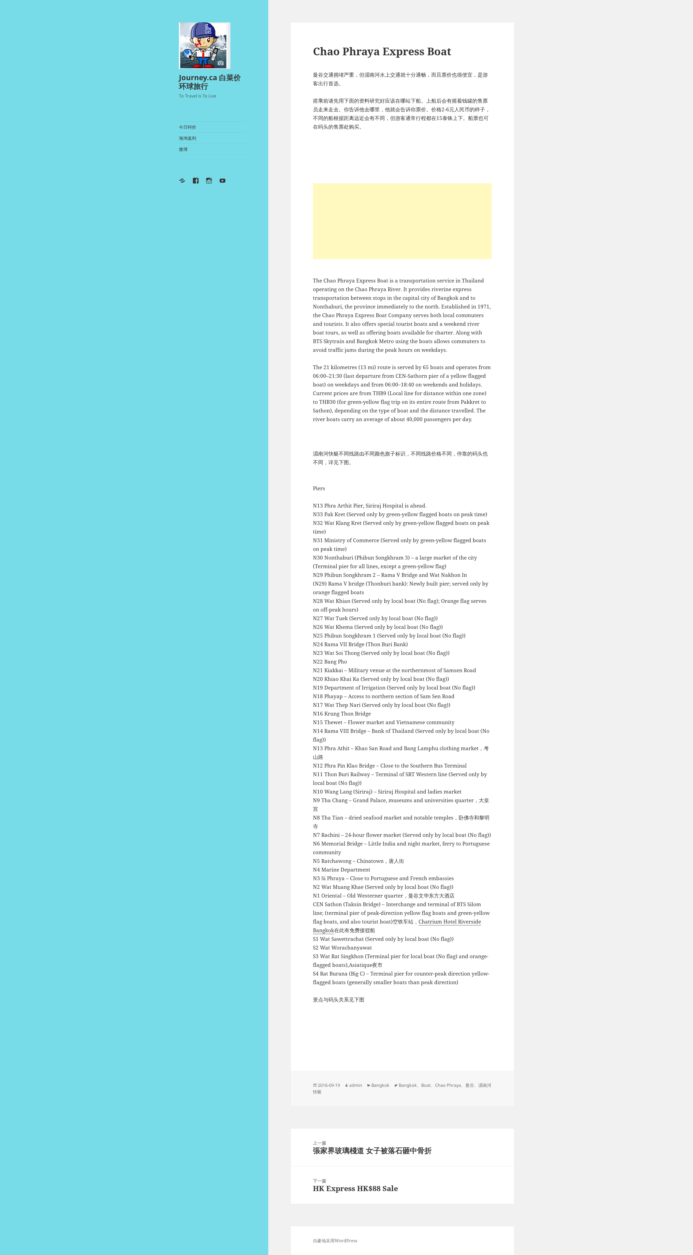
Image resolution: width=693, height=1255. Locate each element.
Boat (426, 1085)
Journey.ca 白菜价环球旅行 (210, 81)
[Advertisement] (402, 221)
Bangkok (380, 1085)
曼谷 (469, 1085)
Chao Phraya (448, 1085)
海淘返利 (187, 138)
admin (355, 1085)
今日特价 (187, 127)
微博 (183, 149)
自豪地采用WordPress (335, 1241)
